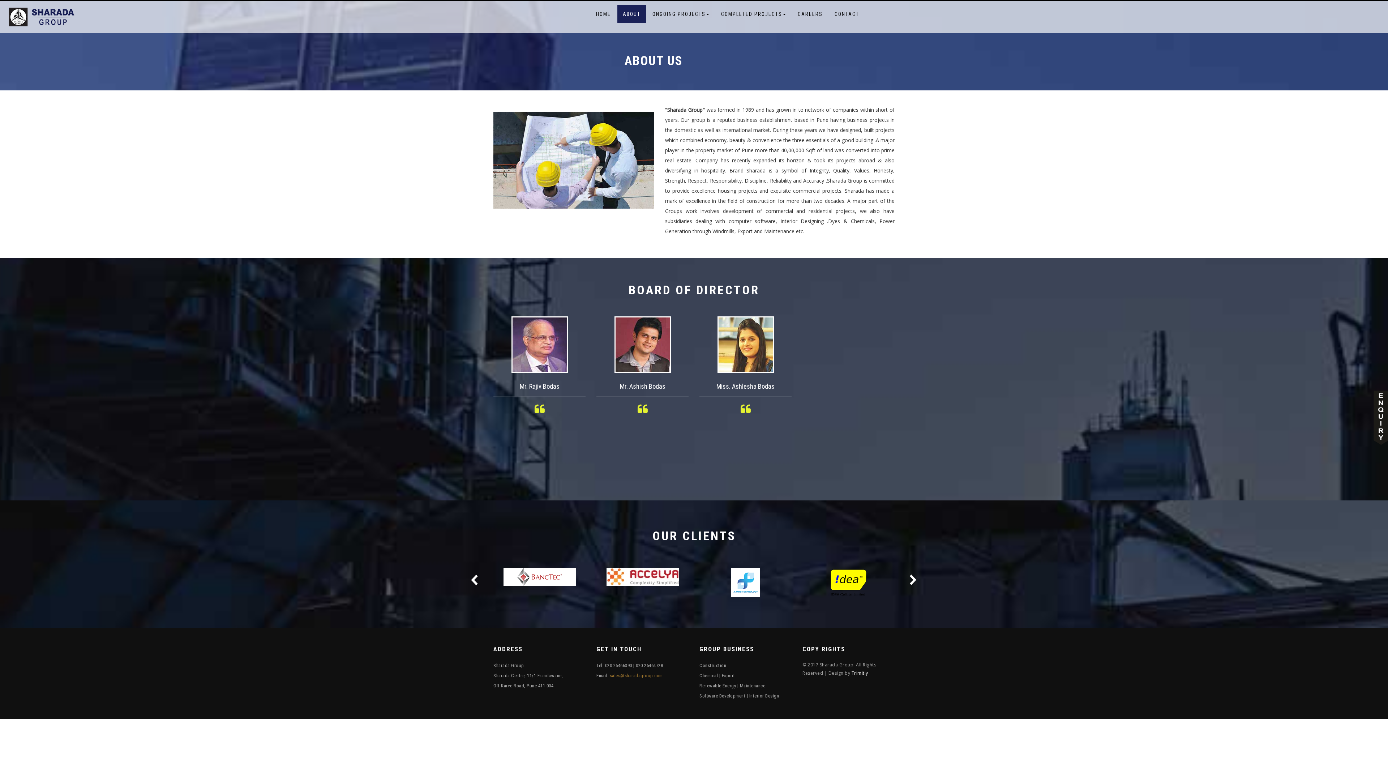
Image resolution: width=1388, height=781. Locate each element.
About (632, 14)
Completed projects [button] (751, 14)
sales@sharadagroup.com (636, 675)
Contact (847, 14)
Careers (810, 14)
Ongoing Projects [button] (679, 14)
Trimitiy (860, 673)
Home (603, 14)
